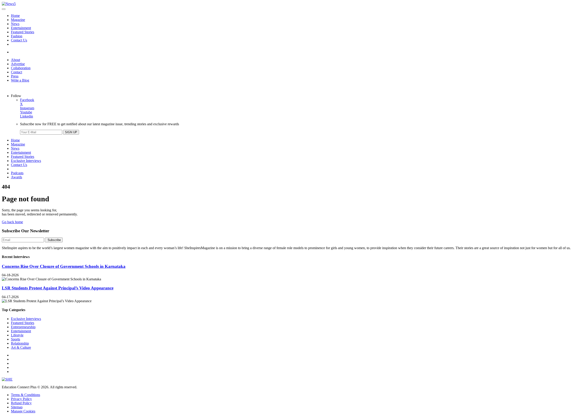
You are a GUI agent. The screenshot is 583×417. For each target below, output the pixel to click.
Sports (15, 339)
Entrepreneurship (23, 327)
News (15, 24)
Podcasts (17, 173)
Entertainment (21, 28)
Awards (16, 177)
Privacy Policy (21, 399)
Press (14, 76)
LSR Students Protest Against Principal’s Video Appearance (57, 288)
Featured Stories (22, 32)
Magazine (18, 20)
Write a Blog (20, 80)
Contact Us (19, 40)
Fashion (16, 36)
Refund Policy (21, 403)
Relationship (20, 343)
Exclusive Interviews (26, 161)
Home (15, 16)
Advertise (18, 64)
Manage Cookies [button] (23, 411)
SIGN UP (71, 132)
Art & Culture (21, 347)
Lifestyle (17, 335)
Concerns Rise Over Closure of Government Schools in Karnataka (63, 266)
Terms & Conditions (25, 395)
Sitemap (17, 407)
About (15, 60)
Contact (16, 72)
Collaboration (21, 68)
